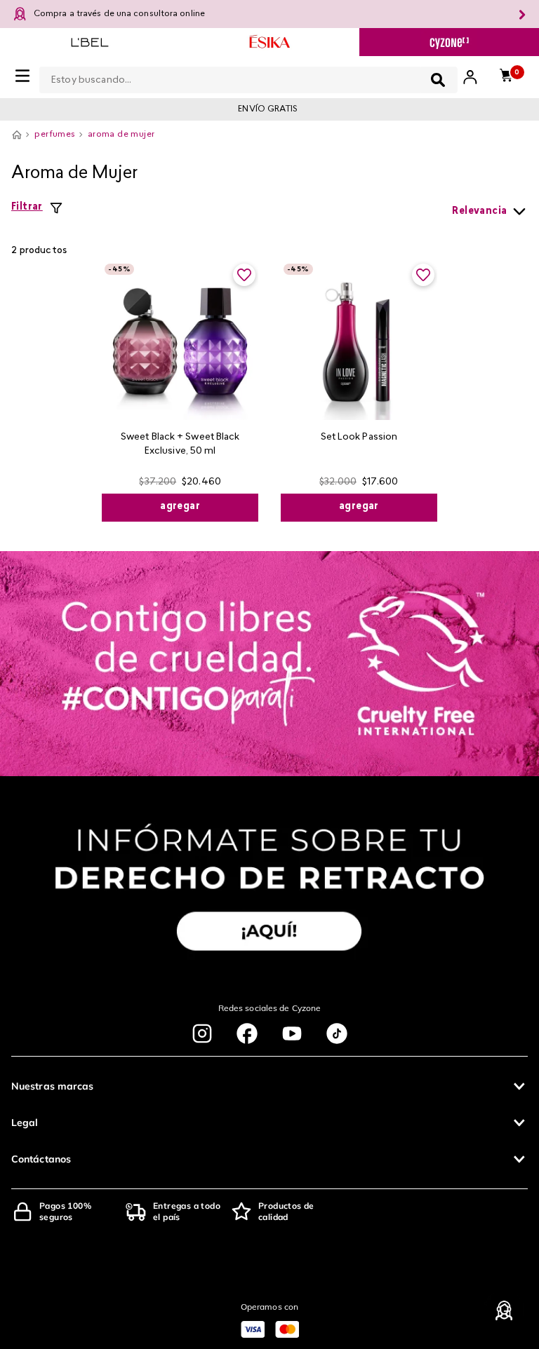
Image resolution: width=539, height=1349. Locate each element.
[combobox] (248, 77)
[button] (269, 1086)
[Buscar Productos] (438, 80)
